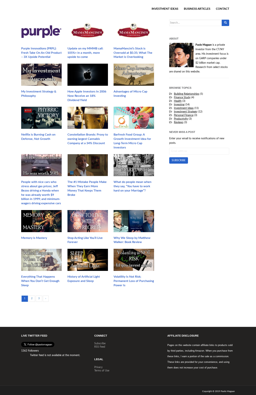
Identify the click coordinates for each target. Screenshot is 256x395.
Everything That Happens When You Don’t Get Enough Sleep (40, 281)
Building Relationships (186, 94)
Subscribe (100, 343)
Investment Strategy (185, 111)
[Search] (225, 23)
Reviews (178, 122)
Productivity (181, 119)
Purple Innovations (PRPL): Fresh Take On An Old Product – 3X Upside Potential (41, 53)
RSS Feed (99, 347)
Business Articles (197, 8)
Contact (222, 8)
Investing (179, 104)
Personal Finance (183, 115)
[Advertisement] (199, 191)
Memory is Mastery (34, 237)
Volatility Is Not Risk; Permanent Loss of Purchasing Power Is (134, 281)
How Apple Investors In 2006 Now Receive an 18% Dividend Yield (86, 96)
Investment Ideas (165, 8)
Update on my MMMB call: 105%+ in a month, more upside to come (85, 53)
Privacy (98, 367)
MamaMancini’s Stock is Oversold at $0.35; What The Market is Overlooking (133, 53)
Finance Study (182, 97)
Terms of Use (101, 370)
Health (178, 101)
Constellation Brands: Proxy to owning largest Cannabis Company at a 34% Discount (87, 139)
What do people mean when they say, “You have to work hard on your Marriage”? (132, 186)
